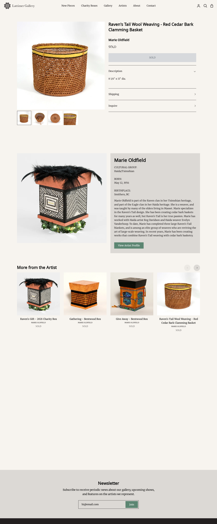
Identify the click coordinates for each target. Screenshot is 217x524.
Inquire (112, 105)
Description (115, 71)
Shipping (113, 94)
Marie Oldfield (118, 40)
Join (131, 504)
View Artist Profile (129, 245)
